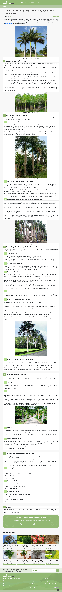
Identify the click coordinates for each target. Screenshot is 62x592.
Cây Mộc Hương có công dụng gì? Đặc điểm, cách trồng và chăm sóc (37, 561)
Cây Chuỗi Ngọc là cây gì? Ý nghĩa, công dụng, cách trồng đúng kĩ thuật (52, 561)
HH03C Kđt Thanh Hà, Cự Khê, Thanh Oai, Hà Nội (13, 580)
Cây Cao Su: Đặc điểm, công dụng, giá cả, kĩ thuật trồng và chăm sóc (52, 546)
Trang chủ (4, 6)
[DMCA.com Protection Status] (56, 588)
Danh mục (23, 2)
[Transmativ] (8, 2)
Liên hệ (47, 2)
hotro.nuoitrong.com (8, 585)
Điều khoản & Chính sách (50, 583)
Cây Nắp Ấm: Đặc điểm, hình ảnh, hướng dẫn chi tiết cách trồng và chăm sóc (23, 561)
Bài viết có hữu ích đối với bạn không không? (31, 518)
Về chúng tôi (40, 2)
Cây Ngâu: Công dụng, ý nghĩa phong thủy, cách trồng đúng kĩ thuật (22, 546)
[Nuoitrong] (8, 575)
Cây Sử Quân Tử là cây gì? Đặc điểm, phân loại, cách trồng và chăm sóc (37, 546)
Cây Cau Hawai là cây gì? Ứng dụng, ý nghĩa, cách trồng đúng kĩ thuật (9, 561)
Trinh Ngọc (12, 16)
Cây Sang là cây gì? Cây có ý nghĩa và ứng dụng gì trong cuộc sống (9, 546)
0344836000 (6, 583)
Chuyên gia (32, 2)
